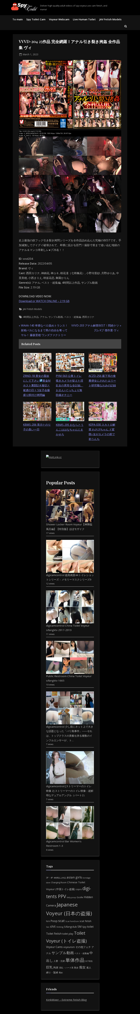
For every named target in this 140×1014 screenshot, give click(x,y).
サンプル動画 (55, 316)
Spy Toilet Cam (35, 19)
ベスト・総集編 (72, 316)
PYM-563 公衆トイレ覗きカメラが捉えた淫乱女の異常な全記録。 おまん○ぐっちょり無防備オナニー (69, 385)
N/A (48, 921)
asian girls (74, 877)
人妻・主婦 (59, 960)
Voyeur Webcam (59, 19)
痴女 (82, 967)
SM (80, 926)
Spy (84, 926)
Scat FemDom (72, 921)
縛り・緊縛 (52, 972)
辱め (61, 972)
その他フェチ (83, 947)
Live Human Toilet (84, 19)
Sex (47, 927)
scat (61, 920)
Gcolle (80, 897)
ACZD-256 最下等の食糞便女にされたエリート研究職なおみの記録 (102, 380)
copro (79, 889)
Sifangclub (70, 926)
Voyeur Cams (54, 947)
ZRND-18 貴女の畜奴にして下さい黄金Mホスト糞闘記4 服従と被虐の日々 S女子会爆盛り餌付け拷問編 (37, 385)
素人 (88, 967)
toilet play (67, 933)
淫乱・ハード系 (66, 967)
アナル (43, 316)
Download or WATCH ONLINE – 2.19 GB (44, 301)
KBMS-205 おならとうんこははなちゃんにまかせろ (69, 429)
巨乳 (49, 967)
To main (17, 19)
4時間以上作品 (31, 316)
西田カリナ (88, 316)
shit (53, 926)
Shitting (59, 927)
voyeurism (69, 947)
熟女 (76, 967)
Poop (54, 921)
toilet (90, 926)
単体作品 (75, 960)
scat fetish (85, 921)
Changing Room (58, 882)
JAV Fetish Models (110, 19)
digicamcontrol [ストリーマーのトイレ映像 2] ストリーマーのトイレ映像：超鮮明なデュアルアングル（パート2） (69, 790)
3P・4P (49, 877)
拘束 (55, 967)
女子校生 (89, 961)
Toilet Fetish (54, 933)
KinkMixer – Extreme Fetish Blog (66, 999)
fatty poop (71, 897)
